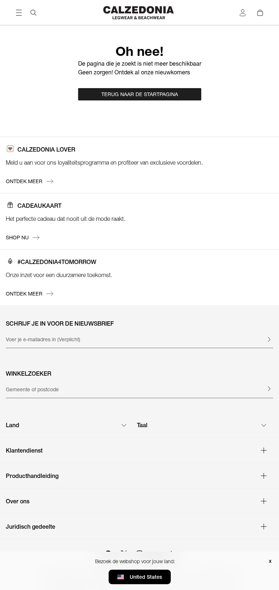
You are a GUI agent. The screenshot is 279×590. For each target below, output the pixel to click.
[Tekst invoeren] (268, 339)
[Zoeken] (33, 12)
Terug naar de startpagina (139, 94)
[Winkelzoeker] (268, 388)
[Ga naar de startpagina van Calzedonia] (139, 12)
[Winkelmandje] (260, 12)
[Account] (242, 12)
